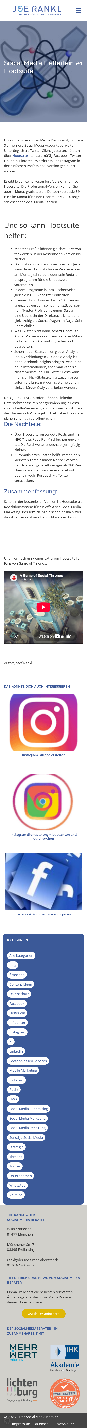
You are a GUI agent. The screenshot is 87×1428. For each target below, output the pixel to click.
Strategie (16, 1147)
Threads (15, 1156)
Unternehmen (20, 1175)
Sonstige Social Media (26, 1137)
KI (10, 1041)
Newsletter (65, 1423)
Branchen (16, 974)
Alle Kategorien (21, 955)
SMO (13, 1099)
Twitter (14, 1166)
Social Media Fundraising (28, 1108)
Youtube (16, 1195)
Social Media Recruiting (27, 1127)
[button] (7, 1420)
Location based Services (28, 1061)
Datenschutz (19, 993)
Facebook (16, 1003)
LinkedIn (16, 1051)
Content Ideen (20, 984)
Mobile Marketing (23, 1070)
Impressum (21, 1423)
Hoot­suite (20, 155)
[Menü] (79, 10)
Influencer (17, 1022)
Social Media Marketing (27, 1118)
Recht (13, 1089)
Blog (12, 965)
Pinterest (16, 1080)
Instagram (17, 1032)
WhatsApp (17, 1185)
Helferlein (17, 1013)
